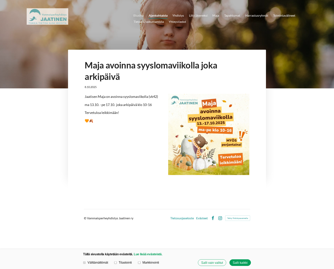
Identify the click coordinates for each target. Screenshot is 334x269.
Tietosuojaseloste (182, 218)
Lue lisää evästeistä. (148, 254)
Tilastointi (125, 262)
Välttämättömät (98, 262)
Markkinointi (150, 262)
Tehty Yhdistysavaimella (237, 218)
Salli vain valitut (212, 262)
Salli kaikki (240, 262)
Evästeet (202, 218)
